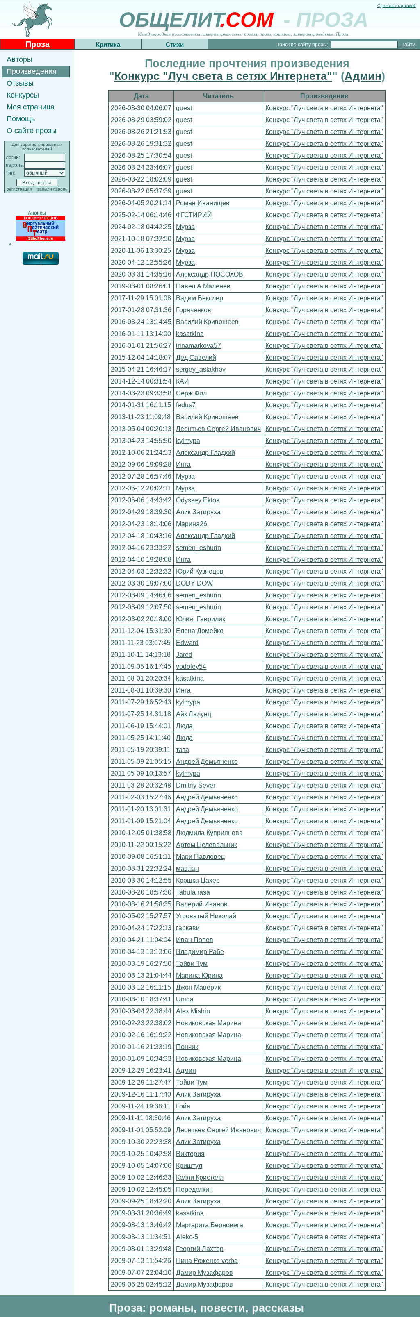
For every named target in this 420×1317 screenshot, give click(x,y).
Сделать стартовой (396, 5)
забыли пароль (52, 189)
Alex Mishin (193, 1011)
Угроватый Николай (206, 916)
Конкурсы (23, 95)
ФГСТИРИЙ (194, 214)
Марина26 (191, 523)
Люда (184, 725)
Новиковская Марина (208, 1023)
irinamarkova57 (198, 345)
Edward (187, 642)
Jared (184, 654)
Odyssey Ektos (197, 500)
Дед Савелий (196, 357)
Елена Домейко (200, 630)
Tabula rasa (193, 892)
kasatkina (190, 333)
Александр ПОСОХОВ (209, 274)
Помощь (21, 119)
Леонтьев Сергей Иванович (218, 428)
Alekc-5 (187, 1236)
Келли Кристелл (200, 1177)
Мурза (185, 226)
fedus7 (186, 405)
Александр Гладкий (205, 452)
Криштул (189, 1165)
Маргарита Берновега (209, 1225)
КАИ (182, 381)
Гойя (183, 1106)
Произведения (32, 71)
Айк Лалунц (193, 714)
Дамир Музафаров (204, 1272)
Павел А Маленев (203, 286)
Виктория (190, 1153)
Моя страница (31, 107)
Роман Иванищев (203, 203)
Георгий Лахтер (200, 1248)
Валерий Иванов (202, 904)
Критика (108, 44)
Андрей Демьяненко (207, 761)
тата (182, 749)
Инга (183, 464)
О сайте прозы (32, 131)
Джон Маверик (198, 987)
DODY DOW (194, 583)
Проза (37, 44)
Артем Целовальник (206, 844)
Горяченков (193, 310)
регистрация (19, 189)
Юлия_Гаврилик (200, 618)
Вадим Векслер (199, 298)
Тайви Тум (192, 963)
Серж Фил (191, 393)
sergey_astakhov (201, 369)
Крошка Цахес (197, 880)
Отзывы (20, 83)
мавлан (187, 868)
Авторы (19, 59)
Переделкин (194, 1189)
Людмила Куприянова (209, 832)
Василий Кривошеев (207, 321)
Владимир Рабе (200, 951)
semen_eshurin (198, 547)
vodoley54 (191, 666)
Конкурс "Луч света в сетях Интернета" (223, 76)
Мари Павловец (200, 856)
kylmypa (188, 440)
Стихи (175, 44)
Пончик (187, 1046)
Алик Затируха (198, 512)
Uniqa (185, 999)
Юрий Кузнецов (200, 571)
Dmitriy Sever (195, 785)
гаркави (188, 927)
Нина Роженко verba (207, 1260)
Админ (363, 76)
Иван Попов (194, 939)
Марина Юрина (199, 975)
